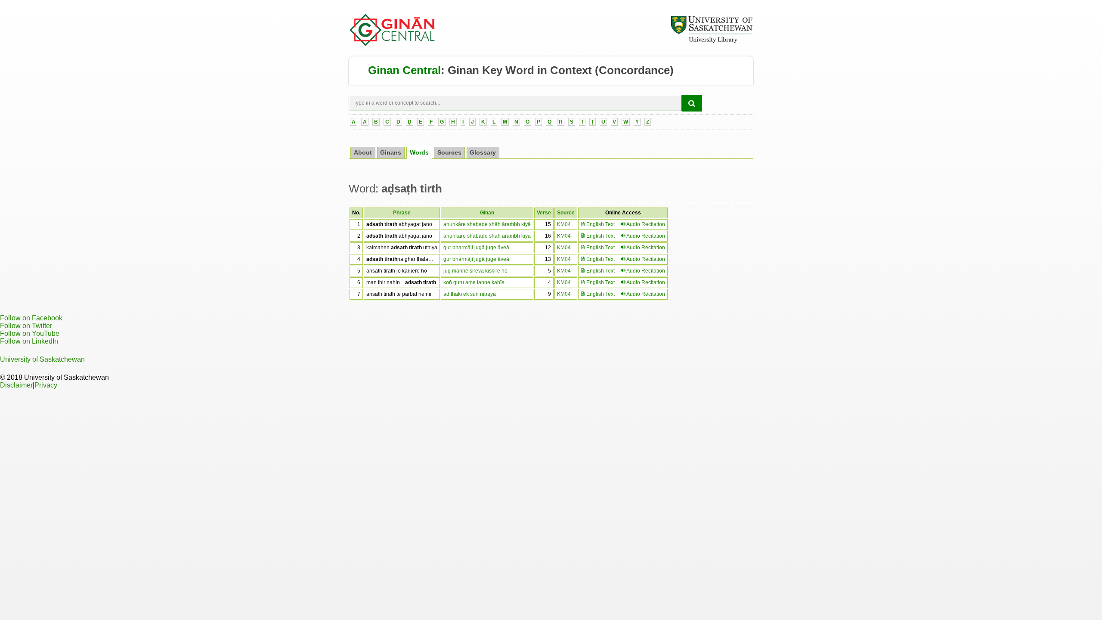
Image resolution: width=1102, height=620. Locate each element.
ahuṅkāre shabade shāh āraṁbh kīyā (487, 224)
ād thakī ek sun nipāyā (469, 294)
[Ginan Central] (393, 43)
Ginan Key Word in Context (520, 70)
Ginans (390, 152)
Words (419, 152)
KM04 (564, 224)
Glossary (483, 152)
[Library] (711, 41)
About (363, 152)
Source (566, 213)
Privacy (45, 385)
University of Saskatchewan (42, 359)
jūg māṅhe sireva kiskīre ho (475, 271)
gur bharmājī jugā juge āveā (476, 248)
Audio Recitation (645, 224)
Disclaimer (16, 385)
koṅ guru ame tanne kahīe (474, 282)
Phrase (402, 213)
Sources (449, 152)
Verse (544, 213)
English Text (600, 224)
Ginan (487, 213)
